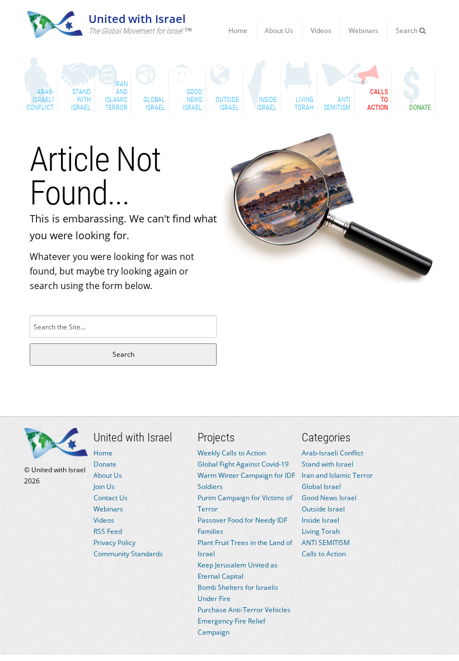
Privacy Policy (114, 542)
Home (237, 30)
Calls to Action (324, 553)
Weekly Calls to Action (232, 453)
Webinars (363, 30)
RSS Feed (107, 531)
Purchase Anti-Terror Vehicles (244, 610)
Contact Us (110, 497)
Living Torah (321, 531)
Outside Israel (323, 509)
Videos (321, 30)
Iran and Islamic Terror (337, 475)
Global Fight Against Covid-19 (243, 464)
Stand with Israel (327, 464)
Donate (104, 464)
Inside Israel (320, 520)
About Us (279, 30)
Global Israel (321, 486)
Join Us (104, 486)
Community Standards (128, 553)
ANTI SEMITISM (326, 542)
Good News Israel (329, 497)
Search (407, 30)
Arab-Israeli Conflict (332, 453)
